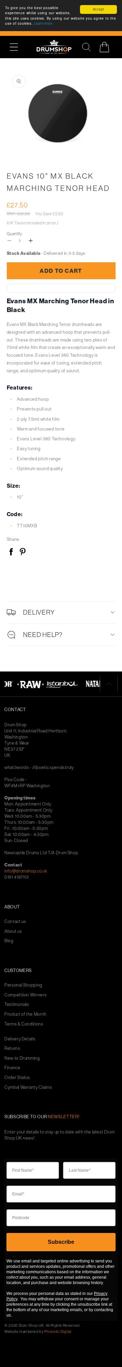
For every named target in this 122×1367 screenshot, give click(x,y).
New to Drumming (22, 1058)
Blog (9, 940)
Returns (12, 1048)
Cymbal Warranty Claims (28, 1087)
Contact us (15, 921)
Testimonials (16, 1004)
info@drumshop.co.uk (25, 871)
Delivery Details (19, 1038)
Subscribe (61, 1242)
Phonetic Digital (57, 1331)
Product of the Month (25, 1014)
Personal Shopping (23, 985)
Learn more (43, 23)
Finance (12, 1067)
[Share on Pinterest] (22, 552)
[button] (17, 47)
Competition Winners (25, 994)
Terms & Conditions (23, 1024)
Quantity (14, 233)
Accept (98, 9)
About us (13, 931)
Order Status (17, 1077)
